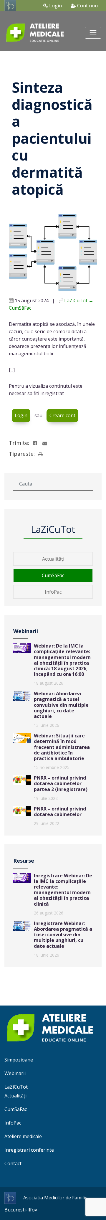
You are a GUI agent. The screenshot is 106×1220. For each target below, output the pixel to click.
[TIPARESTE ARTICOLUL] (40, 454)
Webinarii (15, 1073)
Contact (12, 1163)
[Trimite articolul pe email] (44, 443)
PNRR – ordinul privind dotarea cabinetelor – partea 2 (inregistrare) (60, 783)
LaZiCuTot (16, 1087)
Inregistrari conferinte (29, 1150)
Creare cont (62, 415)
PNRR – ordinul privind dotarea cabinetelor (60, 811)
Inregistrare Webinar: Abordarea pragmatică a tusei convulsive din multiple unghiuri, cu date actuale (63, 934)
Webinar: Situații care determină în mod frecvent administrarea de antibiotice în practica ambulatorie (62, 747)
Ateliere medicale (23, 1136)
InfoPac (53, 592)
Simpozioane (18, 1059)
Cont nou (87, 5)
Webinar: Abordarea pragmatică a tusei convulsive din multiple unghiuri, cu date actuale (61, 704)
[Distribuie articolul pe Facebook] (34, 443)
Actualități (53, 559)
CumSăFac (53, 575)
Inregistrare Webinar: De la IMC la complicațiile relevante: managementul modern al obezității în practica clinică (63, 889)
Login (55, 5)
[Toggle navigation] (93, 33)
